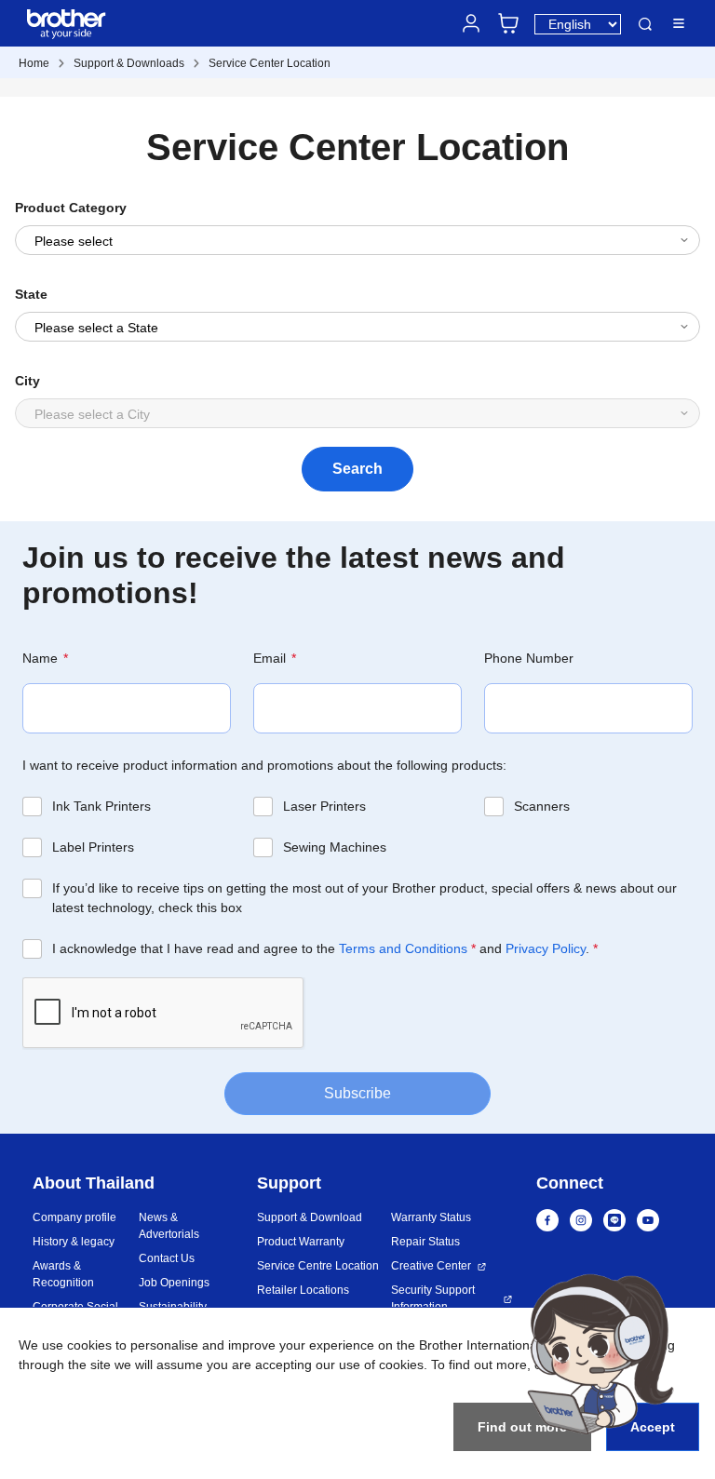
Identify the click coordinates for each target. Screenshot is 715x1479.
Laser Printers (324, 806)
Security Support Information (433, 1298)
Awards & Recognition (63, 1274)
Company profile (74, 1217)
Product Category (71, 207)
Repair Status (425, 1241)
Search (645, 24)
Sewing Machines (334, 847)
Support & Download (309, 1217)
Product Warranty (300, 1241)
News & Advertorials (169, 1226)
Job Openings (174, 1282)
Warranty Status (431, 1217)
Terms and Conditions (403, 948)
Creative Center (431, 1265)
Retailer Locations (303, 1290)
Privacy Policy (546, 948)
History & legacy (74, 1241)
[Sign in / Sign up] (471, 23)
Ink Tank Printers (101, 806)
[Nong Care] (600, 1353)
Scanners (542, 806)
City (27, 380)
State (31, 294)
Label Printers (93, 847)
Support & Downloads (129, 63)
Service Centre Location (318, 1265)
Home (34, 63)
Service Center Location (270, 63)
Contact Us (167, 1258)
